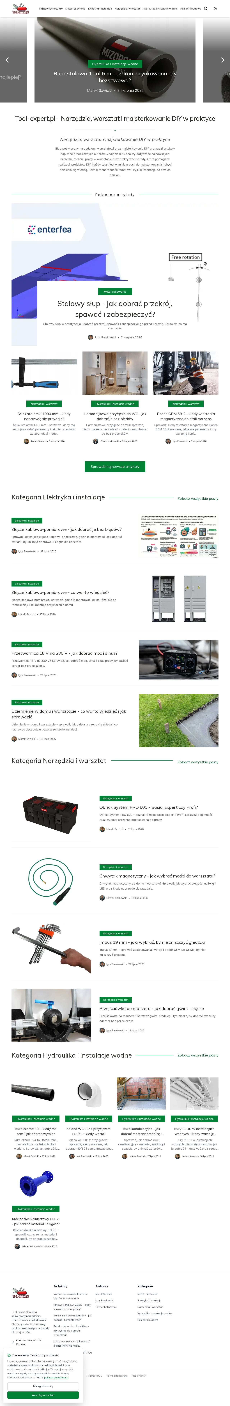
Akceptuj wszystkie (43, 1395)
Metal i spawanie (75, 8)
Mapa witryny (139, 1375)
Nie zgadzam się (43, 1386)
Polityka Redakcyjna (117, 1375)
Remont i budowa (190, 8)
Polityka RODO (94, 1375)
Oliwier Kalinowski (106, 1307)
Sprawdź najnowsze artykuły (115, 466)
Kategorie (145, 1286)
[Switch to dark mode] (215, 8)
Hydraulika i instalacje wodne (160, 8)
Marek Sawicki (103, 1294)
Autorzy (101, 1286)
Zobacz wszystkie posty (198, 498)
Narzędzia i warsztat (127, 8)
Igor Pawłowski (104, 1300)
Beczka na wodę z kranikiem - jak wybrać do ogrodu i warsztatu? (71, 1331)
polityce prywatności (56, 1377)
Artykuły (60, 1286)
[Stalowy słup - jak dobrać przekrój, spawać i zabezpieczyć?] (115, 274)
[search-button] (206, 9)
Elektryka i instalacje (100, 8)
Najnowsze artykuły (51, 8)
